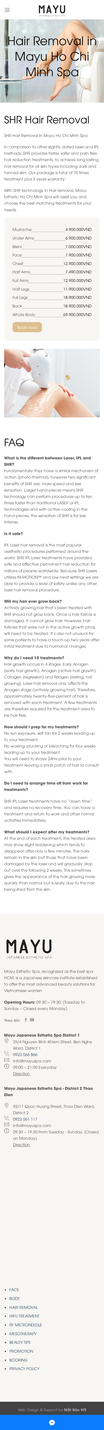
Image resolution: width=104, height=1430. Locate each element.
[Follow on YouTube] (32, 1020)
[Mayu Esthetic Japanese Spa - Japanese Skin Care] (52, 9)
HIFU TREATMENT (24, 1315)
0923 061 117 (25, 1118)
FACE (14, 1289)
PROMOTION (21, 1350)
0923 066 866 (25, 1054)
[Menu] (7, 9)
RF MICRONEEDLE (25, 1324)
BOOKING (18, 1359)
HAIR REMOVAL (23, 1307)
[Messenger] (52, 1422)
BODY (14, 1298)
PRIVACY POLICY (24, 1368)
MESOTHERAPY (23, 1333)
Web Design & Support (37, 1409)
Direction (21, 1073)
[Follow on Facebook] (26, 1020)
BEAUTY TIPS (20, 1342)
